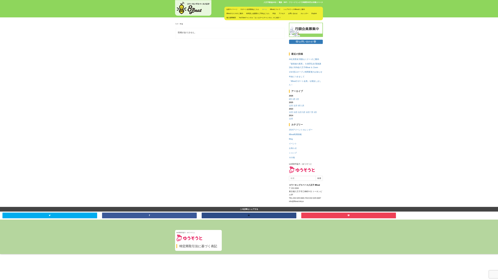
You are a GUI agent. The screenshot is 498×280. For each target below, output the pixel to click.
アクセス (282, 13)
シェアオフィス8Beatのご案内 (294, 9)
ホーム (264, 9)
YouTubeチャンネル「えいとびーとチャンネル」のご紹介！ (260, 18)
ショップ (293, 153)
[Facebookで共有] (149, 215)
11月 (295, 106)
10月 (295, 112)
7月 (311, 112)
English (314, 13)
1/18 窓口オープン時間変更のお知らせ (305, 72)
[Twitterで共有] (49, 215)
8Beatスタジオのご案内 (234, 13)
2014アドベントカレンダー (301, 130)
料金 (274, 13)
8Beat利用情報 (295, 134)
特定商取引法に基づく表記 (198, 246)
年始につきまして (297, 77)
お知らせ (293, 148)
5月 (303, 112)
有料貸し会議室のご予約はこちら (257, 13)
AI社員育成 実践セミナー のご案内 (304, 59)
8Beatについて (275, 9)
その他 (292, 157)
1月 (297, 99)
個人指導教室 (231, 18)
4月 (293, 99)
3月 (315, 112)
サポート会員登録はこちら (249, 9)
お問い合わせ (293, 13)
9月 (299, 106)
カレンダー (304, 13)
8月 (290, 99)
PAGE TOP (485, 269)
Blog (291, 139)
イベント (293, 144)
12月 (291, 106)
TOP (176, 24)
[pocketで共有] (348, 215)
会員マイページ (231, 9)
